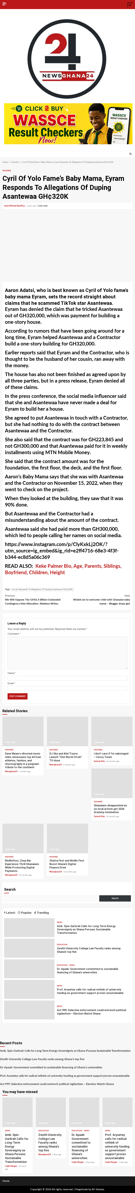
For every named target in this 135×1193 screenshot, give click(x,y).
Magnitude (81, 1189)
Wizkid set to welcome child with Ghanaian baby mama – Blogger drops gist (101, 599)
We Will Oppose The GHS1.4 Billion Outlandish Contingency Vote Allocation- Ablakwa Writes (33, 599)
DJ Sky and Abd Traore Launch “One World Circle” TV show (67, 731)
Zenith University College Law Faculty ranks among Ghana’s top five (29, 948)
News (59, 922)
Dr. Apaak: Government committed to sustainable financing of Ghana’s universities (29, 968)
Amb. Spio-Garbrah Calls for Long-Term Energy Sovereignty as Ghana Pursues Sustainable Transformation (29, 927)
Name (12, 673)
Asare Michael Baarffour (15, 206)
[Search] (130, 154)
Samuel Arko (99, 761)
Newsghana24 (11, 771)
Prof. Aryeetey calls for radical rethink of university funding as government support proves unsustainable (29, 989)
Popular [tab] (26, 912)
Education (62, 945)
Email (12, 683)
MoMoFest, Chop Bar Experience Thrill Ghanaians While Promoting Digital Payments (23, 838)
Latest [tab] (10, 912)
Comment (14, 633)
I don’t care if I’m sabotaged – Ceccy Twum (112, 731)
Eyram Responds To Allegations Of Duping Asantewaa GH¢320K (42, 590)
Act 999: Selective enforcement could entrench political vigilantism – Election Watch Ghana (29, 1010)
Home (5, 1181)
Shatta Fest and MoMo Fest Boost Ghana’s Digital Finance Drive (67, 838)
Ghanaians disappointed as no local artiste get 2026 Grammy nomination (112, 783)
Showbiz (6, 171)
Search (10, 889)
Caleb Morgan (11, 1166)
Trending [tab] (42, 912)
